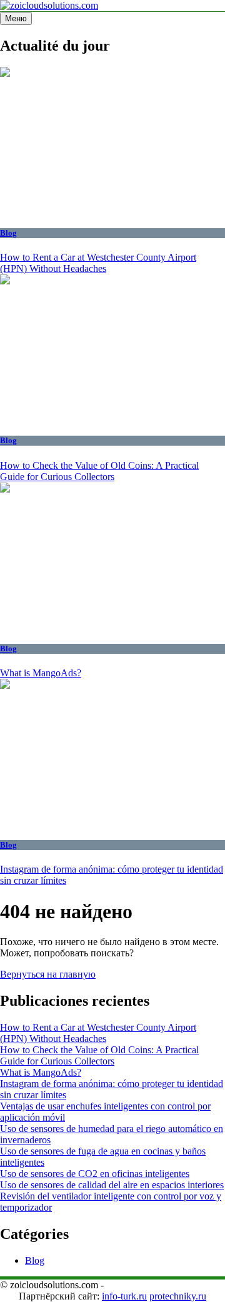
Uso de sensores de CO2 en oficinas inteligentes (94, 1173)
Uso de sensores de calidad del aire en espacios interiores (112, 1184)
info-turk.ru (124, 1296)
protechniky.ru (177, 1296)
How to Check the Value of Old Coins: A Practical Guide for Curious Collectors (99, 471)
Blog (8, 233)
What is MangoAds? (40, 673)
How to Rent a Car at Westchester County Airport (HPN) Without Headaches (98, 263)
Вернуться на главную (48, 974)
